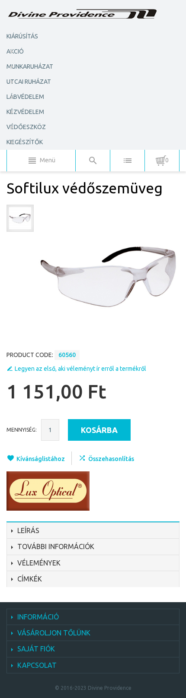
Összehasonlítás (111, 458)
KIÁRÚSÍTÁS (22, 36)
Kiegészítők (24, 142)
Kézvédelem (25, 111)
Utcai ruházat (28, 81)
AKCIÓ (15, 51)
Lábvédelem (25, 96)
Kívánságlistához (40, 458)
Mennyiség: (21, 430)
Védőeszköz (26, 126)
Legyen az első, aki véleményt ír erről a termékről (80, 368)
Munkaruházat (29, 66)
